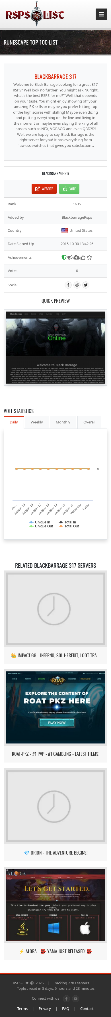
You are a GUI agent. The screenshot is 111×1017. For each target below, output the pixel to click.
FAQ (65, 1008)
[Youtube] (75, 998)
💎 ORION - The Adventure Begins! (55, 852)
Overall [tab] (89, 422)
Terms (22, 1008)
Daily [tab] (14, 422)
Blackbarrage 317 (55, 76)
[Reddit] (77, 285)
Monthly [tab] (63, 422)
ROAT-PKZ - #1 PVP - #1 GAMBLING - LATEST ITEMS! (55, 754)
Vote (72, 188)
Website (47, 188)
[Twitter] (85, 285)
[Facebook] (68, 285)
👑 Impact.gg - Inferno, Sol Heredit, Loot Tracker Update (55, 655)
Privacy (45, 1008)
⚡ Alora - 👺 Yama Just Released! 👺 (55, 951)
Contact (87, 1008)
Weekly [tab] (37, 422)
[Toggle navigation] (101, 14)
